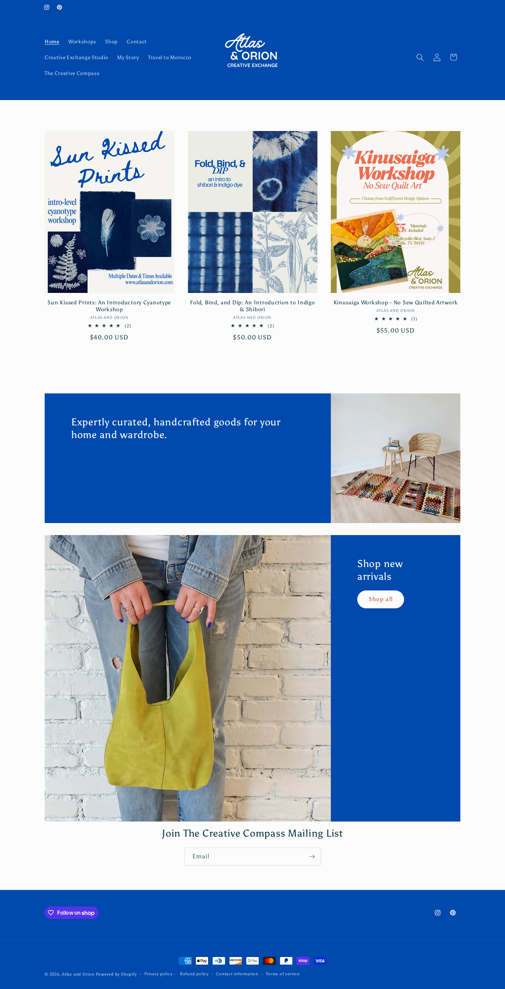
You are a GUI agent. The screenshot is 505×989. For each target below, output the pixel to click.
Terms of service (283, 973)
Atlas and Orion (78, 974)
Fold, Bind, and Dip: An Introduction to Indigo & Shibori (252, 306)
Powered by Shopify (116, 974)
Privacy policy (158, 973)
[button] (420, 57)
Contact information (237, 973)
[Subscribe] (312, 857)
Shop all (381, 599)
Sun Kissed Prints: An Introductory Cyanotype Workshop (109, 306)
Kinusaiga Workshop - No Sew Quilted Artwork (396, 302)
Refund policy (194, 973)
